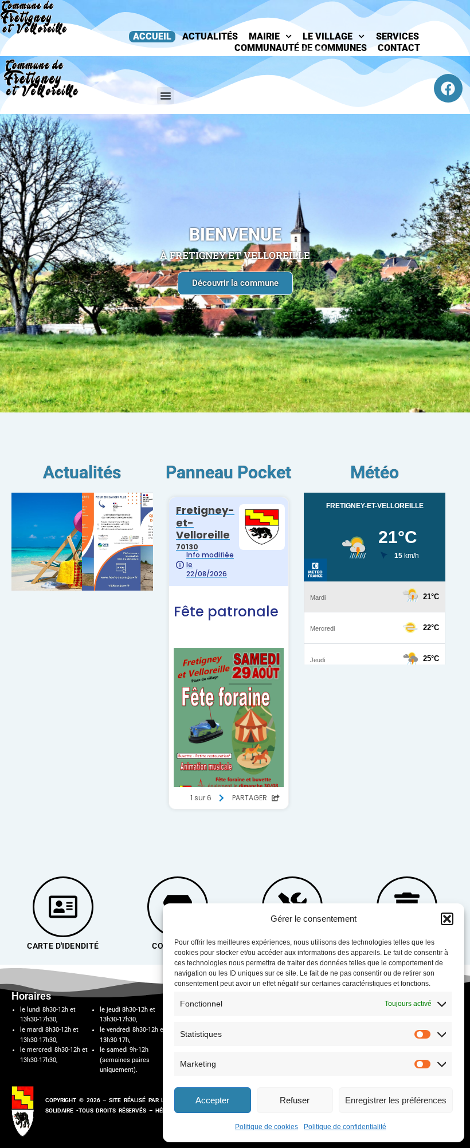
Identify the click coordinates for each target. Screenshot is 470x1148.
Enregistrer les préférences (395, 1100)
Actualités (210, 36)
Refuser (295, 1100)
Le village (327, 36)
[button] (447, 919)
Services (397, 36)
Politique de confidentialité (345, 1127)
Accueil (152, 36)
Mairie (264, 36)
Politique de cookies (266, 1127)
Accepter (212, 1100)
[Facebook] (448, 88)
